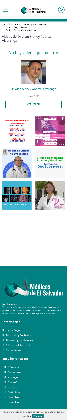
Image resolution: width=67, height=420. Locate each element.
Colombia (13, 397)
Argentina (13, 402)
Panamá (12, 382)
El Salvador (14, 367)
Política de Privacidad (18, 345)
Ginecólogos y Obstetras (33, 24)
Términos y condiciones (19, 340)
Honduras (13, 387)
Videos (14, 24)
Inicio (5, 24)
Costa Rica (14, 392)
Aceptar (38, 416)
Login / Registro (14, 330)
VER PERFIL (33, 104)
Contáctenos (13, 350)
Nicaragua (13, 377)
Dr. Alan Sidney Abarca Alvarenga (23, 30)
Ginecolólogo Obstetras (17, 27)
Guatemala (14, 372)
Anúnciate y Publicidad (19, 335)
